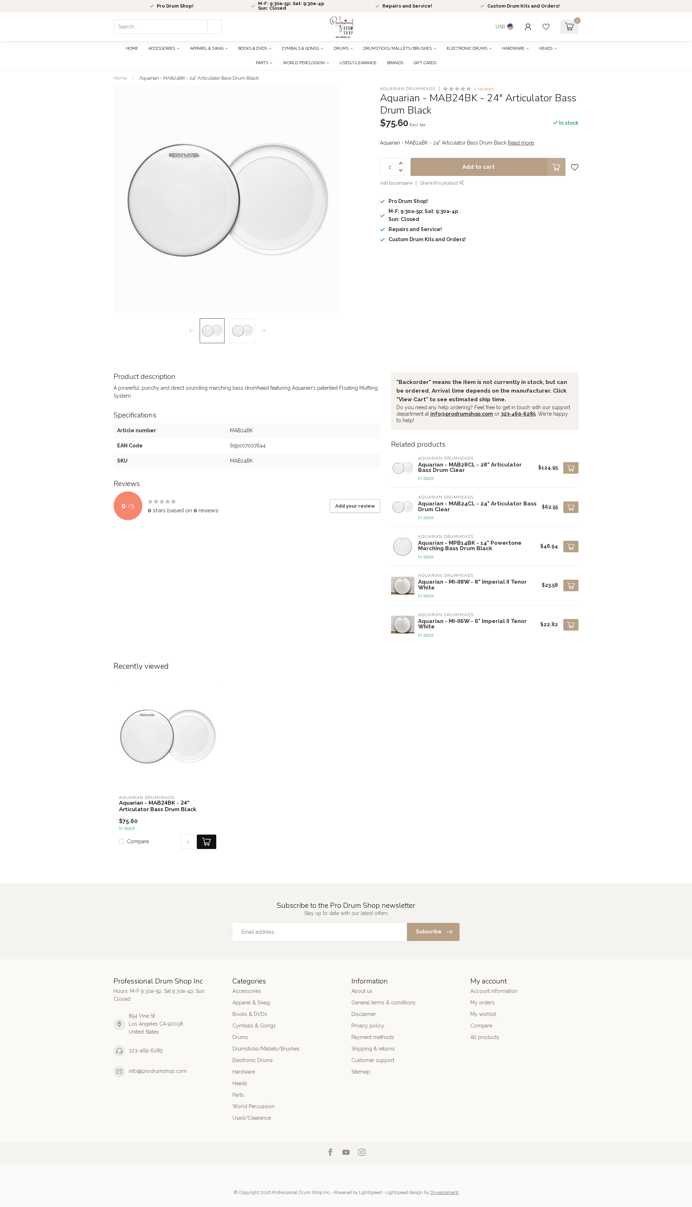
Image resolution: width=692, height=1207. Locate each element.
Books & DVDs (252, 48)
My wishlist (483, 1014)
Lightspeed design (404, 1192)
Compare (138, 841)
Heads (546, 48)
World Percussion (304, 63)
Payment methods (372, 1037)
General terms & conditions (383, 1002)
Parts (262, 63)
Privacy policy (367, 1026)
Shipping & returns (373, 1049)
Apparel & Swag (206, 48)
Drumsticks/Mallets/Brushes (397, 48)
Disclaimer (363, 1014)
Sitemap (360, 1072)
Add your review (355, 506)
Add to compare (396, 183)
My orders (482, 1002)
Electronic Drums (467, 48)
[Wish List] (546, 26)
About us (361, 991)
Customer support (372, 1060)
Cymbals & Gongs (300, 48)
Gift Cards (425, 63)
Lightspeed (370, 1192)
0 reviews (484, 89)
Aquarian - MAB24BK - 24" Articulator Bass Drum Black (199, 78)
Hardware (513, 48)
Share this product (439, 183)
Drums (341, 48)
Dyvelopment (444, 1192)
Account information (494, 991)
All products (484, 1037)
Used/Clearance (358, 63)
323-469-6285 (518, 414)
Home (132, 48)
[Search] (214, 26)
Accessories (161, 48)
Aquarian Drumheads (407, 89)
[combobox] (168, 26)
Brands (395, 63)
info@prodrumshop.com (461, 414)
